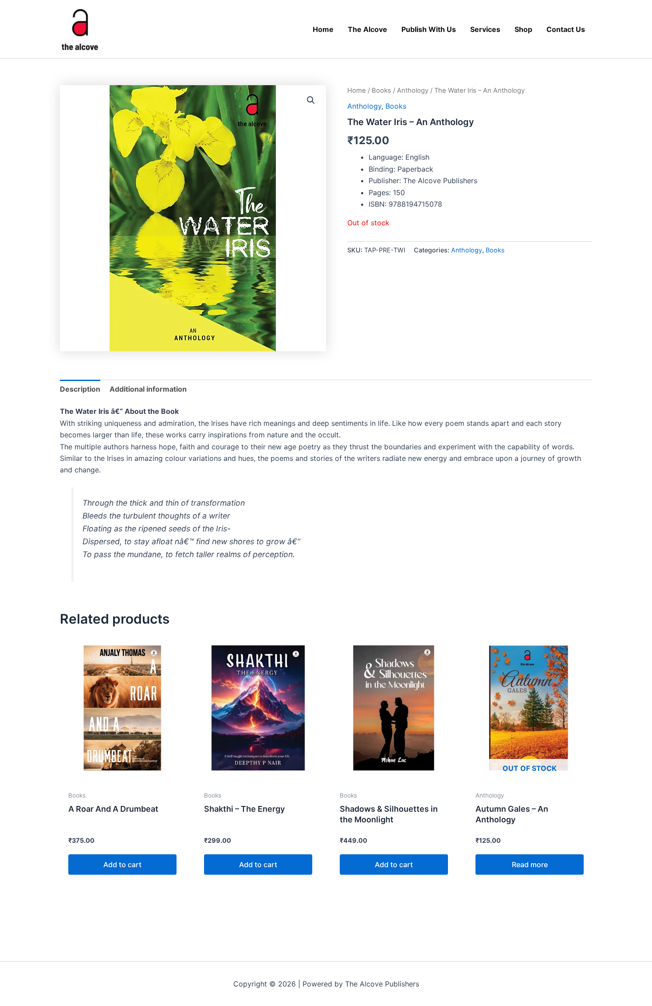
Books (381, 90)
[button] (311, 100)
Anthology (412, 90)
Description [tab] (80, 389)
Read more (530, 864)
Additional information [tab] (148, 389)
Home (356, 90)
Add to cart (122, 864)
